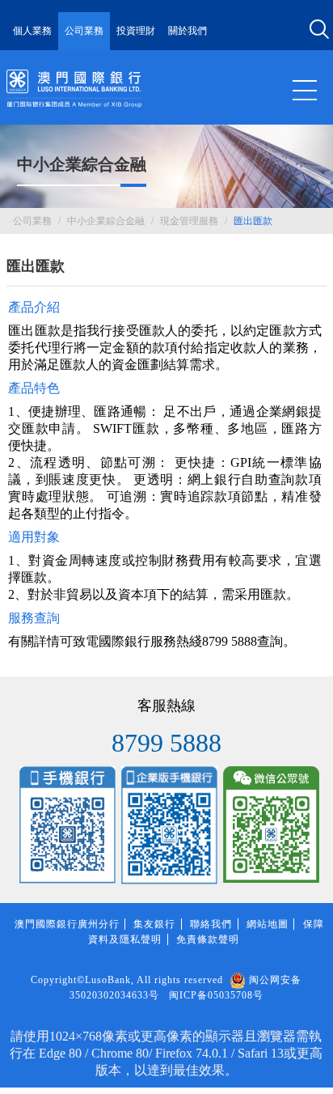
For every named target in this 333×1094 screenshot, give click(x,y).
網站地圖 (268, 924)
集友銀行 (154, 924)
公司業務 (84, 30)
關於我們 (187, 30)
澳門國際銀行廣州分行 (67, 924)
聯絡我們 (211, 924)
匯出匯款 (253, 221)
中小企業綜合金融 (106, 221)
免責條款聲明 (207, 939)
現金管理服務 (189, 221)
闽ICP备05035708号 (216, 995)
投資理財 (135, 30)
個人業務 (32, 30)
